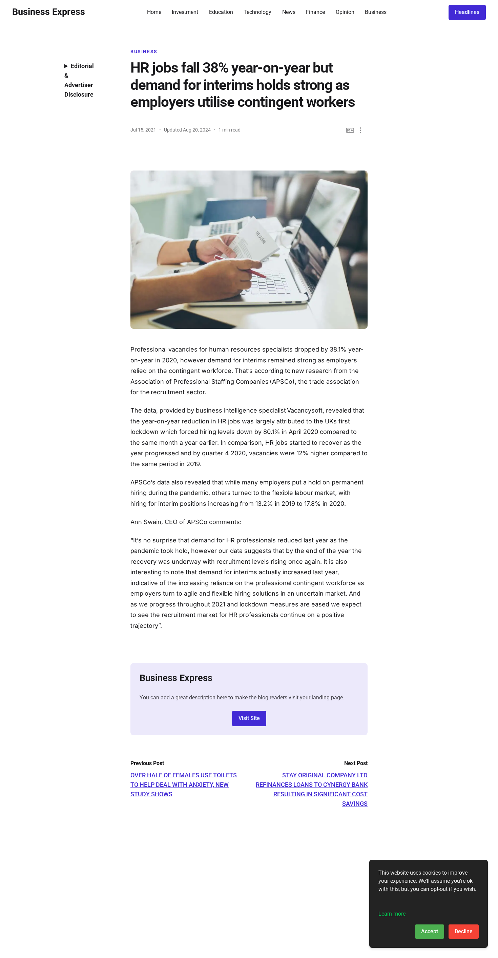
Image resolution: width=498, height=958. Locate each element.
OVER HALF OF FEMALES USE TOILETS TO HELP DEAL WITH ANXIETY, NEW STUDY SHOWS (183, 785)
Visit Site (249, 718)
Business (376, 12)
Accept (429, 931)
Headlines (467, 12)
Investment (185, 12)
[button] (361, 130)
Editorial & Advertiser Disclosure (79, 80)
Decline (464, 931)
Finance (315, 12)
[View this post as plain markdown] (350, 130)
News (288, 12)
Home (154, 12)
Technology (257, 12)
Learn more (392, 914)
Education (221, 12)
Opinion (345, 12)
